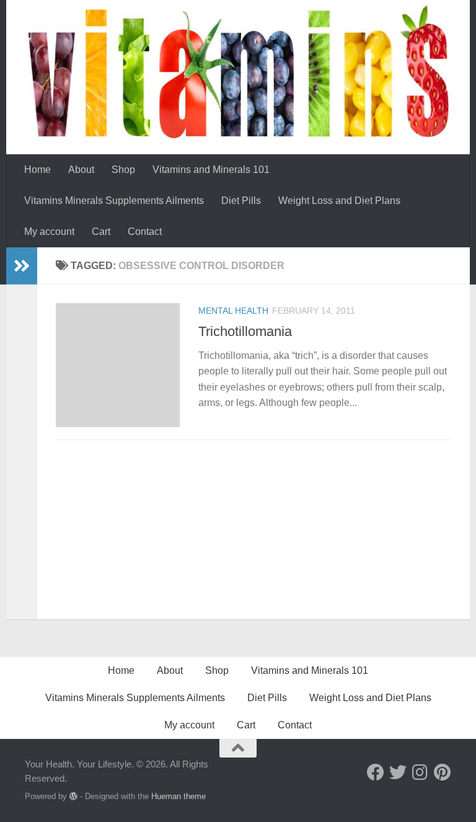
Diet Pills (241, 200)
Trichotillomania (245, 331)
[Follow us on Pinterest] (442, 772)
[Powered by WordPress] (73, 796)
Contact (145, 231)
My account (49, 231)
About (81, 169)
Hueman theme (178, 796)
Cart (101, 231)
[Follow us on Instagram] (420, 772)
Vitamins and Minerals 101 (211, 169)
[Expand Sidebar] (21, 266)
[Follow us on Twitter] (398, 772)
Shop (123, 169)
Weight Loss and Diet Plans (339, 200)
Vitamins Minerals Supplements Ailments (114, 200)
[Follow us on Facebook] (375, 772)
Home (37, 169)
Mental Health (233, 311)
